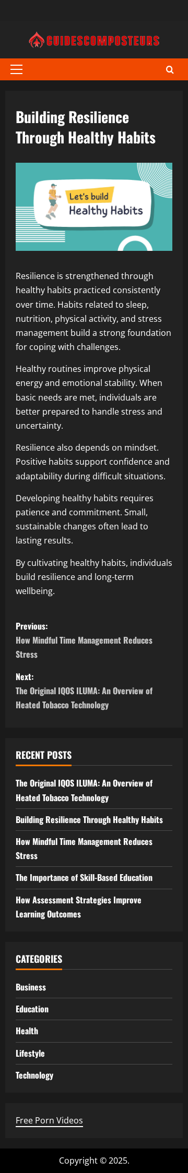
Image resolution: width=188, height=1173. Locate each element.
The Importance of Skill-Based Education (84, 877)
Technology (34, 1075)
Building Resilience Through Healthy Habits (89, 819)
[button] (16, 69)
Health (27, 1030)
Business (31, 987)
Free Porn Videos (49, 1120)
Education (32, 1008)
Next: (84, 690)
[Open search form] (170, 69)
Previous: (84, 640)
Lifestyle (30, 1053)
